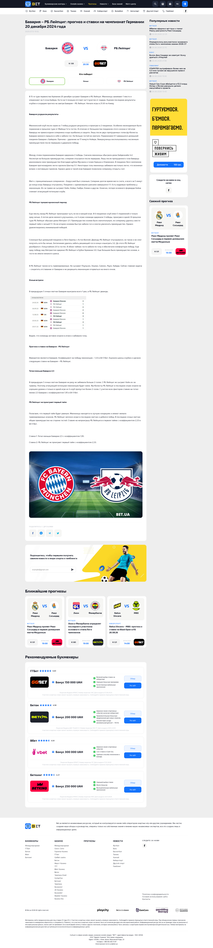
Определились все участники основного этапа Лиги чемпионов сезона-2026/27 (168, 43)
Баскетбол (58, 11)
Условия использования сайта (155, 897)
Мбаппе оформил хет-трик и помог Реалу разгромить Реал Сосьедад (166, 29)
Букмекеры (31, 841)
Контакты (146, 899)
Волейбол (119, 11)
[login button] (185, 4)
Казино (58, 841)
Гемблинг (170, 11)
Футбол (32, 11)
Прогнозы (89, 841)
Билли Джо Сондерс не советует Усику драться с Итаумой (167, 56)
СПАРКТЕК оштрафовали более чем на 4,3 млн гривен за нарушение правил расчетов (167, 70)
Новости (118, 841)
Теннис (73, 11)
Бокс (45, 11)
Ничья (85, 81)
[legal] (103, 910)
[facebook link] (185, 11)
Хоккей (87, 11)
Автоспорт (134, 11)
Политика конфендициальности (155, 894)
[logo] (32, 3)
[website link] (100, 63)
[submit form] (72, 570)
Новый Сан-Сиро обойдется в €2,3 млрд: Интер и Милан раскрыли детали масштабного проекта (168, 86)
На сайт (133, 686)
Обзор (132, 679)
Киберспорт (102, 11)
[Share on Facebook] (32, 533)
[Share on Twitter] (58, 533)
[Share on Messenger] (41, 533)
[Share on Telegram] (49, 533)
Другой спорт (153, 11)
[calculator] (163, 4)
